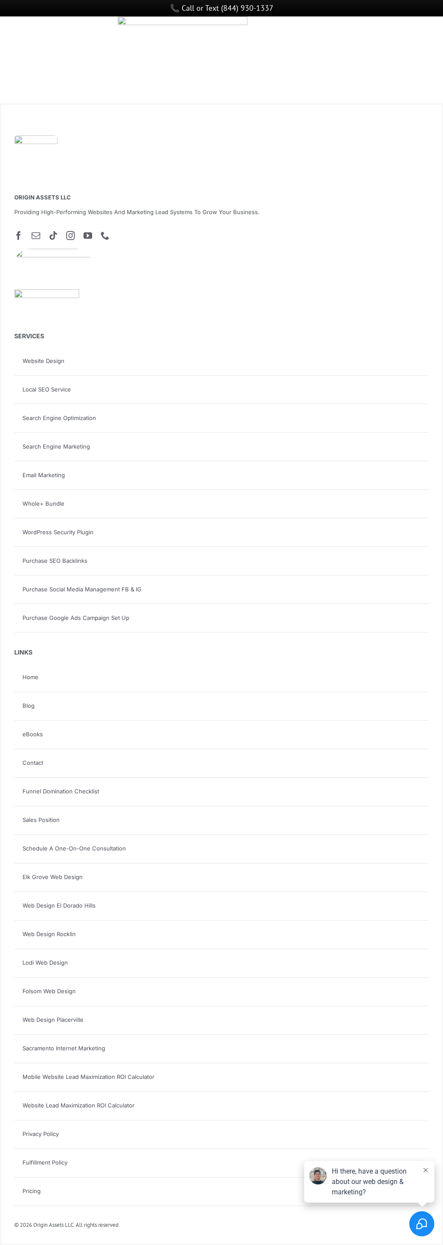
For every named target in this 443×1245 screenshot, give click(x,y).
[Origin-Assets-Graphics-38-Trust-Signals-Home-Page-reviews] (46, 293)
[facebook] (18, 235)
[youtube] (87, 235)
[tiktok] (53, 235)
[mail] (36, 235)
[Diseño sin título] (53, 252)
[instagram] (70, 235)
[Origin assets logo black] (36, 139)
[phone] (105, 235)
